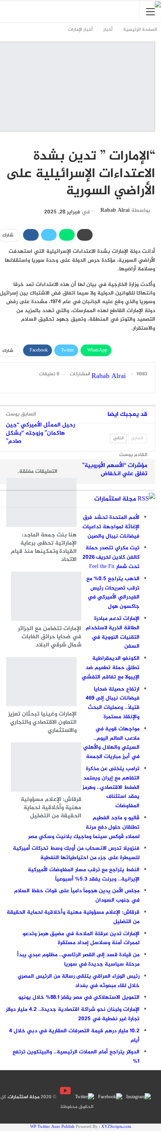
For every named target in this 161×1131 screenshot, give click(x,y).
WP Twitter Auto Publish (52, 1127)
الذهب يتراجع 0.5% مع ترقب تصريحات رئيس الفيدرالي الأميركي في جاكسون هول (113, 592)
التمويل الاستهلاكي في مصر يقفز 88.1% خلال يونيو (79, 997)
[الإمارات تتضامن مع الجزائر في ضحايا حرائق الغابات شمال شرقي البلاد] (46, 596)
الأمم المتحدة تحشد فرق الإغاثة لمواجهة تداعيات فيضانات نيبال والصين (111, 527)
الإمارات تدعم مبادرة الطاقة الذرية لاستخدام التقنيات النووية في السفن (113, 632)
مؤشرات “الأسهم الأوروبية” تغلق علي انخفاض (114, 470)
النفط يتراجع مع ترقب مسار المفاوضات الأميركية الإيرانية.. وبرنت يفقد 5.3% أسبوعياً (84, 874)
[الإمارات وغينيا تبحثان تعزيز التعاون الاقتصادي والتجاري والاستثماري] (41, 681)
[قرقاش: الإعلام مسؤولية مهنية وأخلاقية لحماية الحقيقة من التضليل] (46, 767)
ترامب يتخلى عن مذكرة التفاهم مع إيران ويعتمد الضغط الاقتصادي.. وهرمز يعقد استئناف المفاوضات (111, 787)
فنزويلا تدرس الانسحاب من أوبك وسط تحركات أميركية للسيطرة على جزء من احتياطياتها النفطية (76, 853)
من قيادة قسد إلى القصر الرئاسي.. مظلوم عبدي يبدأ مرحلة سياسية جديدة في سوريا (78, 959)
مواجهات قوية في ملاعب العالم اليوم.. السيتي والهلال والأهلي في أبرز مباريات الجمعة (111, 742)
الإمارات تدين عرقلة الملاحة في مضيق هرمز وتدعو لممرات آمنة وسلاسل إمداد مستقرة (81, 938)
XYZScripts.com (116, 1127)
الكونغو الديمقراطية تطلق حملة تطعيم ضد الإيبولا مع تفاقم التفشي (111, 668)
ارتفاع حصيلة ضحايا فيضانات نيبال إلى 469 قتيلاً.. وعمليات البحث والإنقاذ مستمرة (113, 703)
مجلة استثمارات (115, 499)
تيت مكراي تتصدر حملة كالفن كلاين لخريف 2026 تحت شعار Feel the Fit (111, 557)
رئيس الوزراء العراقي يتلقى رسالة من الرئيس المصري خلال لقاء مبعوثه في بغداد (79, 981)
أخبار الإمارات (151, 140)
